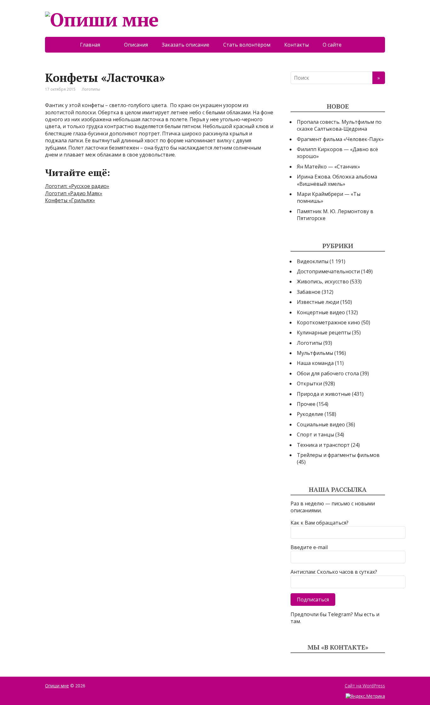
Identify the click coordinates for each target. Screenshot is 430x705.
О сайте (336, 44)
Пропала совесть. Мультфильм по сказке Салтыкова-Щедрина (339, 125)
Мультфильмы (315, 353)
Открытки (309, 383)
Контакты (296, 44)
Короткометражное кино (328, 322)
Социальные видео (321, 424)
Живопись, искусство (323, 281)
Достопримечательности (328, 271)
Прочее (306, 404)
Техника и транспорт (323, 444)
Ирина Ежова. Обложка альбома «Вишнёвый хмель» (337, 180)
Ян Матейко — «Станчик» (328, 166)
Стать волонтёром (246, 44)
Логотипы (91, 89)
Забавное (308, 291)
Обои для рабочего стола (328, 373)
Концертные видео (321, 312)
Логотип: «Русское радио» (77, 186)
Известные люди (318, 301)
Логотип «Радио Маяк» (73, 193)
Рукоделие (310, 414)
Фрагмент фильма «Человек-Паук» (340, 139)
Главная (95, 44)
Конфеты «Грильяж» (70, 200)
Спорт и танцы (315, 434)
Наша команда (315, 363)
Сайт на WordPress (365, 686)
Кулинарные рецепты (324, 332)
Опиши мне (57, 686)
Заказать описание (185, 44)
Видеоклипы (312, 261)
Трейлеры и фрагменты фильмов (338, 455)
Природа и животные (324, 393)
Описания (136, 44)
